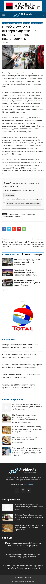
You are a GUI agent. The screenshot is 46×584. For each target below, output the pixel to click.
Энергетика (27, 23)
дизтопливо (31, 214)
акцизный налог (13, 214)
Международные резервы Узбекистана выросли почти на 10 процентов (20, 345)
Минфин (28, 20)
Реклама (28, 578)
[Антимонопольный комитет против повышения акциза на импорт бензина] (7, 282)
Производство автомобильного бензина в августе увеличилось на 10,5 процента (28, 406)
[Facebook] (17, 490)
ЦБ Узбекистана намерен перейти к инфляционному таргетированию (34, 244)
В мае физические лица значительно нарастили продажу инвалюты (19, 355)
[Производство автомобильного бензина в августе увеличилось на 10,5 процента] (6, 407)
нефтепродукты (8, 216)
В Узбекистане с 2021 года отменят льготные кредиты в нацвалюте (12, 244)
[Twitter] (29, 490)
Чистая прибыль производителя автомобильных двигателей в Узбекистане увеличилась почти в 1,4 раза (28, 451)
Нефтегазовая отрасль (37, 23)
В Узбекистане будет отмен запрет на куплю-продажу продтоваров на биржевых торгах (27, 429)
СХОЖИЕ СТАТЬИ (10, 254)
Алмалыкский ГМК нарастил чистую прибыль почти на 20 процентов (18, 386)
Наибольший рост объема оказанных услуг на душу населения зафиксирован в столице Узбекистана (24, 418)
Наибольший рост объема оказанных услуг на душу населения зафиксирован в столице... (29, 517)
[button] (43, 15)
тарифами (9, 195)
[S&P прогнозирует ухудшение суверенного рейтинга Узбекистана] (7, 262)
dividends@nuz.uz (30, 484)
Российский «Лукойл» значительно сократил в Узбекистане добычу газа (25, 272)
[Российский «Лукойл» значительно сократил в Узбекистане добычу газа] (7, 272)
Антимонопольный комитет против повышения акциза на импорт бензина (27, 282)
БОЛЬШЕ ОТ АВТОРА (32, 254)
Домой (4, 20)
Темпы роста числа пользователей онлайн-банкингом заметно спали (22, 376)
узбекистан (18, 216)
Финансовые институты (16, 20)
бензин (23, 214)
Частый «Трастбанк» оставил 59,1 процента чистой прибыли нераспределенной (22, 365)
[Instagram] (23, 490)
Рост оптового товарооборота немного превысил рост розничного (25, 439)
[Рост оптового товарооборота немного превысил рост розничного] (6, 440)
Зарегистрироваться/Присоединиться (23, 203)
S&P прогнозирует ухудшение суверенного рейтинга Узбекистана (27, 262)
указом (17, 78)
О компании (19, 578)
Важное (5, 265)
